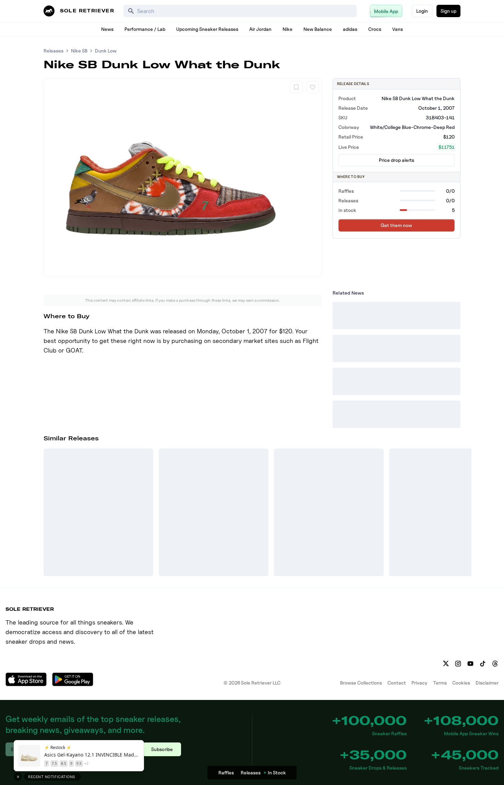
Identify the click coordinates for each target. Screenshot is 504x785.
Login (422, 11)
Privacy (419, 683)
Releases (53, 50)
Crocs (374, 29)
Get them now (396, 225)
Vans (397, 29)
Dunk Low (106, 50)
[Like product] (313, 87)
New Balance (317, 29)
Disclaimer (487, 683)
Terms (440, 683)
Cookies (461, 683)
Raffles (226, 772)
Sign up (448, 11)
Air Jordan (260, 29)
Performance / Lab (144, 29)
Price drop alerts (396, 160)
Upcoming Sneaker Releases (207, 29)
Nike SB (79, 50)
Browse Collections (361, 683)
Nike (287, 29)
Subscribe (162, 749)
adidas (350, 29)
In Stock (277, 772)
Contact (396, 683)
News (107, 29)
